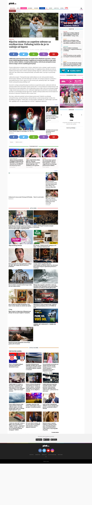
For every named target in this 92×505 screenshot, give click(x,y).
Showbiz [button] (30, 8)
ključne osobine (19, 142)
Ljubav (11, 142)
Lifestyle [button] (56, 8)
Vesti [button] (18, 8)
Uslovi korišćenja (52, 454)
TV (46, 8)
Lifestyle (11, 39)
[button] (10, 155)
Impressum (44, 454)
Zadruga (23, 8)
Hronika (36, 8)
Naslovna (12, 8)
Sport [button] (50, 8)
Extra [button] (62, 8)
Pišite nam (60, 454)
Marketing (37, 454)
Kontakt (32, 454)
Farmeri (42, 8)
